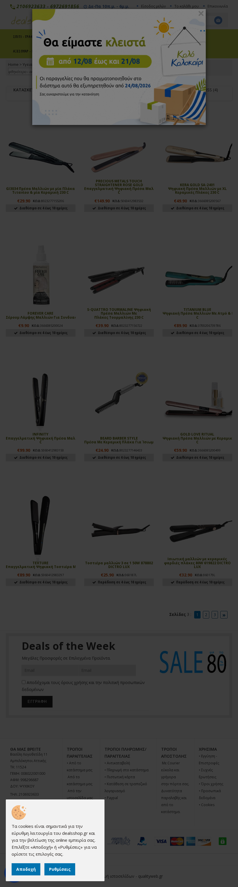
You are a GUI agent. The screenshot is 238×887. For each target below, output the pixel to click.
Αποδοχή (26, 869)
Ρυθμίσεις (60, 869)
